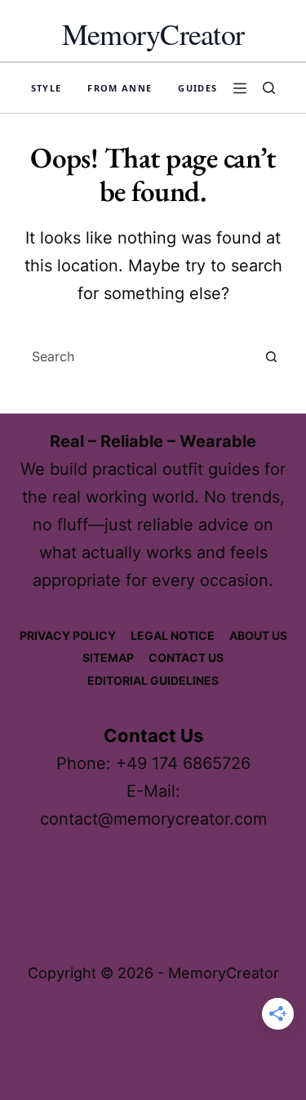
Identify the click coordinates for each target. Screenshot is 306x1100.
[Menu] (239, 88)
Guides (197, 88)
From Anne (119, 88)
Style (46, 88)
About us (258, 635)
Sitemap (108, 657)
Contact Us (186, 657)
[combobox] (138, 356)
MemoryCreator (153, 33)
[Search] (269, 88)
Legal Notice (173, 635)
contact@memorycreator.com (153, 819)
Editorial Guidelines (153, 680)
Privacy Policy (68, 635)
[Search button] (271, 356)
